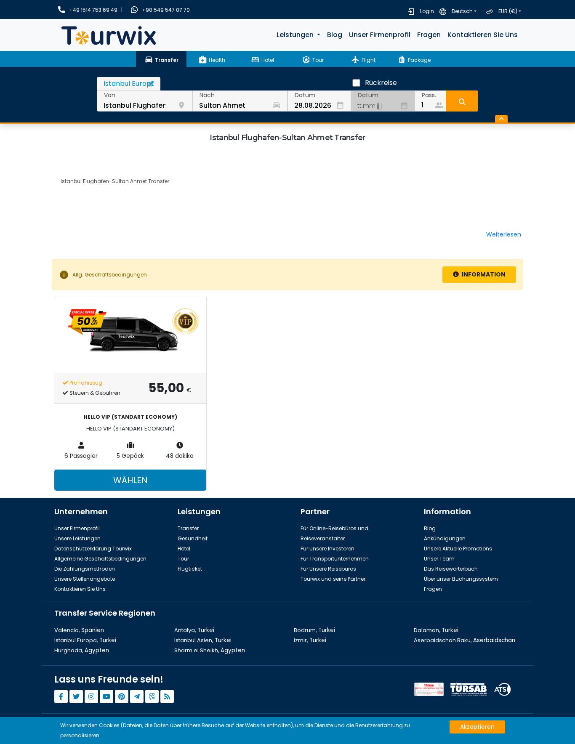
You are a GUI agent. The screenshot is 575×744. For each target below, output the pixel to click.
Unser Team (439, 558)
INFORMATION (483, 274)
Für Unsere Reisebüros (328, 568)
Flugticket (190, 568)
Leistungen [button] (296, 35)
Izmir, (310, 640)
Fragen (429, 35)
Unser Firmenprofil (379, 35)
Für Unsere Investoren (327, 548)
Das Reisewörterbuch (451, 568)
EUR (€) (507, 11)
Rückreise (381, 83)
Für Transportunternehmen (335, 558)
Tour (183, 558)
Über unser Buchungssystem (461, 578)
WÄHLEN (130, 480)
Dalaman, (436, 630)
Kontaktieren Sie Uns (482, 35)
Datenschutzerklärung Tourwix (93, 548)
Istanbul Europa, (85, 640)
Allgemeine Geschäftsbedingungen (100, 558)
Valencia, (79, 630)
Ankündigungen (445, 538)
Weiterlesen (503, 234)
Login (427, 11)
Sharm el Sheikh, (209, 650)
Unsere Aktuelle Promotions (458, 548)
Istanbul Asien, (203, 640)
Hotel (184, 548)
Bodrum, (314, 630)
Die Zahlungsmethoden (84, 568)
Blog (334, 35)
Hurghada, (81, 650)
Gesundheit (193, 538)
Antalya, (194, 630)
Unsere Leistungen (77, 538)
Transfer (188, 528)
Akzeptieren (477, 727)
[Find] (462, 101)
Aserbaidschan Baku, (464, 640)
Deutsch (462, 11)
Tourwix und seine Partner (333, 578)
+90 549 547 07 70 (166, 9)
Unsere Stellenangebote (84, 578)
